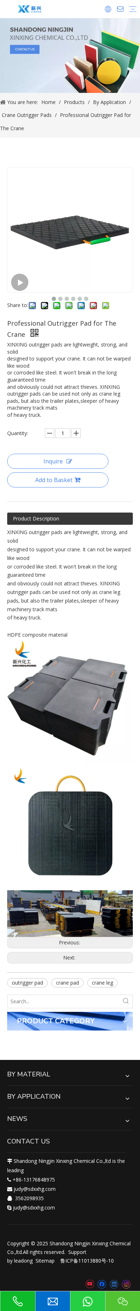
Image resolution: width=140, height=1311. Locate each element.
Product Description (36, 518)
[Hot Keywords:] (126, 1001)
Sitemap (45, 1260)
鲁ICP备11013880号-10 (87, 1260)
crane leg (102, 982)
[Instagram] (126, 1284)
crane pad (67, 982)
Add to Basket (54, 480)
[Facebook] (101, 1284)
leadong (23, 1260)
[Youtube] (89, 1284)
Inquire (53, 461)
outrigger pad (27, 982)
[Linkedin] (113, 1284)
